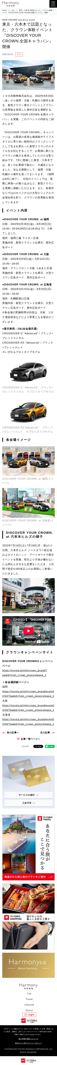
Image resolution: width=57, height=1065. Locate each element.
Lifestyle (29, 1004)
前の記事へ (13, 732)
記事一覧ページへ (30, 739)
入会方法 (27, 803)
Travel (29, 999)
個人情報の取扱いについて (28, 1039)
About (29, 1010)
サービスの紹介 (27, 795)
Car (13, 10)
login (31, 1014)
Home (4, 10)
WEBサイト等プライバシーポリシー (28, 1043)
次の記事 (45, 732)
